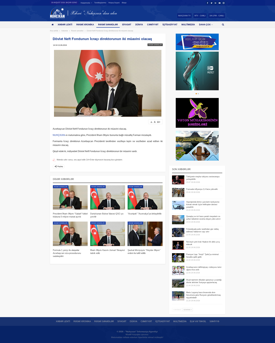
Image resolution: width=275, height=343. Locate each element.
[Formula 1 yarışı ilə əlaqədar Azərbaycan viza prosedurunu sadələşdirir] (70, 234)
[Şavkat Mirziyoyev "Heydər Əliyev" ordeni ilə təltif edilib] (145, 234)
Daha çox (205, 24)
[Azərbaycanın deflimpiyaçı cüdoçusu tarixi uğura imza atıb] (178, 270)
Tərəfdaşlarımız (100, 3)
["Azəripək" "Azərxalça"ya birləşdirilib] (145, 197)
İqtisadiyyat (170, 24)
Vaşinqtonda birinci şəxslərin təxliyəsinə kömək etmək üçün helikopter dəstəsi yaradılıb (202, 204)
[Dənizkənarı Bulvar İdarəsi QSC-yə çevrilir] (107, 197)
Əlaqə (124, 3)
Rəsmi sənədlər (108, 24)
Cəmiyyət (152, 24)
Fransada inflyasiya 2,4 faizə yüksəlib (202, 189)
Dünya (139, 24)
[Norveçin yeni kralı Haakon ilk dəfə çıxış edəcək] (178, 245)
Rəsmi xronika (85, 24)
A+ (158, 122)
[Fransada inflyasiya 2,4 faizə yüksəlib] (178, 192)
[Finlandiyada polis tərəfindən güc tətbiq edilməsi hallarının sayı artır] (178, 232)
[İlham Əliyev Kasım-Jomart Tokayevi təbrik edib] (107, 234)
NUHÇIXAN (59, 135)
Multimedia (188, 24)
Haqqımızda (85, 3)
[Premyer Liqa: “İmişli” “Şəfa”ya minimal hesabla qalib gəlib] (178, 257)
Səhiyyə (214, 321)
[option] (188, 71)
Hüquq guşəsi (114, 3)
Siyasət (126, 24)
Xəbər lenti (65, 24)
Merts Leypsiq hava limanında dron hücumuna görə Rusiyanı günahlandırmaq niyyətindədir (203, 295)
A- (152, 122)
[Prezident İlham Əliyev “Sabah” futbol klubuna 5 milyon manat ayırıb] (70, 197)
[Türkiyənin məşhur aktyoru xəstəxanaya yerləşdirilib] (178, 180)
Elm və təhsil (198, 321)
